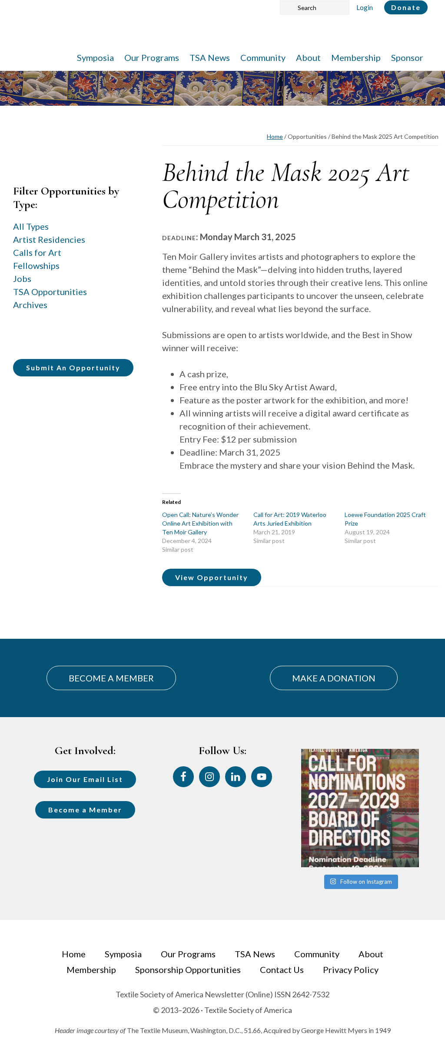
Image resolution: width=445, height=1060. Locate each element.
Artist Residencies (49, 239)
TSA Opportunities (50, 291)
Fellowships (36, 265)
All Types (31, 226)
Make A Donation (333, 678)
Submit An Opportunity (73, 367)
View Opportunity (211, 577)
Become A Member (111, 678)
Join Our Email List (85, 779)
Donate (406, 7)
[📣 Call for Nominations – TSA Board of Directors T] (360, 808)
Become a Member (85, 809)
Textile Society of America (103, 32)
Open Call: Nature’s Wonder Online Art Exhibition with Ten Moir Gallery (200, 523)
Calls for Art (37, 252)
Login (364, 7)
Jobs (22, 278)
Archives (30, 304)
